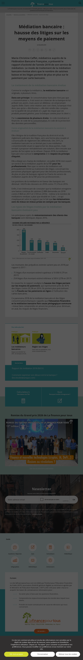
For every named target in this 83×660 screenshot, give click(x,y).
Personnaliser (42, 654)
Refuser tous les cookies (68, 654)
